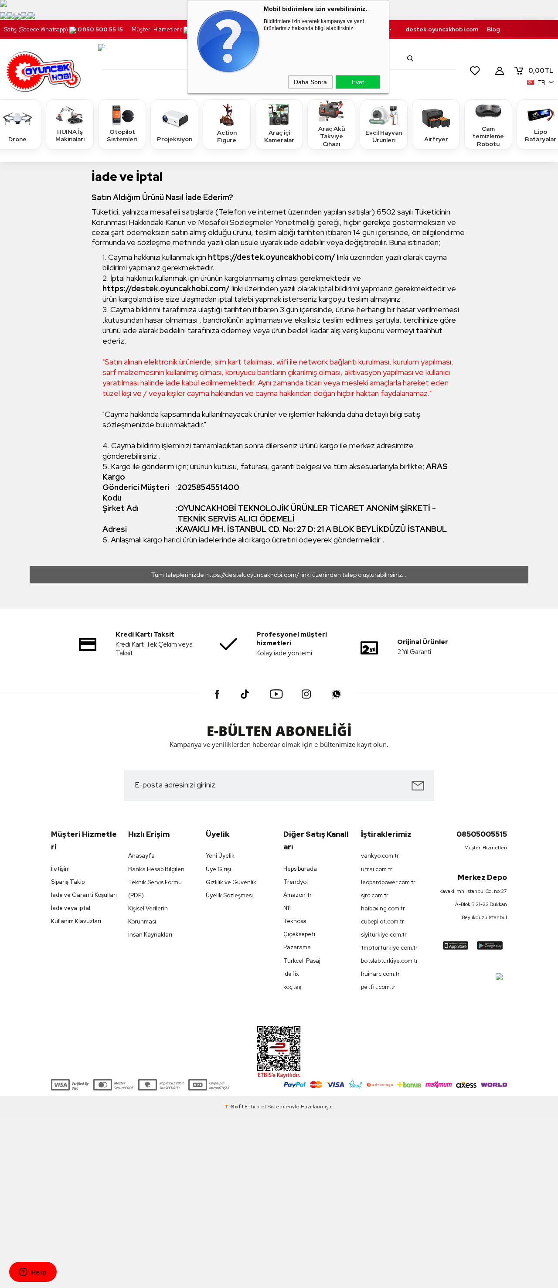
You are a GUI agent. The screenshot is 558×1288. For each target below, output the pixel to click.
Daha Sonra (310, 81)
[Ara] (410, 58)
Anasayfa (141, 855)
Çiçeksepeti (299, 934)
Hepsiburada (300, 868)
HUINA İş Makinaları (70, 135)
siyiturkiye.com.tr (384, 934)
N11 (287, 908)
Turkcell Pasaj (301, 960)
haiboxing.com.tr (383, 908)
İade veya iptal (70, 908)
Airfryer (436, 139)
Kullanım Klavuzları (76, 921)
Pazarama (297, 947)
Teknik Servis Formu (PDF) (155, 889)
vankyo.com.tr (380, 855)
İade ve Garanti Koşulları (84, 895)
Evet (358, 81)
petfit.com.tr (378, 987)
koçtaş (292, 987)
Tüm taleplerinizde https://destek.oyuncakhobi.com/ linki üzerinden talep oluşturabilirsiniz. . (279, 575)
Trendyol (295, 882)
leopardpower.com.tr (388, 882)
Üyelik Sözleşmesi (229, 895)
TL (541, 70)
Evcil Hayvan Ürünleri (383, 136)
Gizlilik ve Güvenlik (231, 882)
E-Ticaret (255, 1106)
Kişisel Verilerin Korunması (148, 915)
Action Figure (227, 136)
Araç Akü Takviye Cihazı (331, 136)
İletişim (60, 868)
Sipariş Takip (68, 882)
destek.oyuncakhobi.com (441, 29)
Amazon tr (297, 895)
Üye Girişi (218, 869)
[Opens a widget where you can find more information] (33, 1273)
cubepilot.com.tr (382, 921)
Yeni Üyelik (220, 855)
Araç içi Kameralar (279, 136)
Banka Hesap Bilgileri (156, 869)
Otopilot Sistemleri (122, 135)
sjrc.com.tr (374, 895)
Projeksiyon (174, 139)
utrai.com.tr (376, 869)
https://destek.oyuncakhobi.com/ (271, 257)
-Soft (235, 1106)
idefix (291, 974)
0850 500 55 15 (100, 29)
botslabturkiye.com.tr (389, 960)
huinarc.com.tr (380, 974)
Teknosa (294, 921)
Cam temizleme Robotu (488, 136)
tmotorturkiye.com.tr (389, 947)
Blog (493, 29)
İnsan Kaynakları (150, 934)
